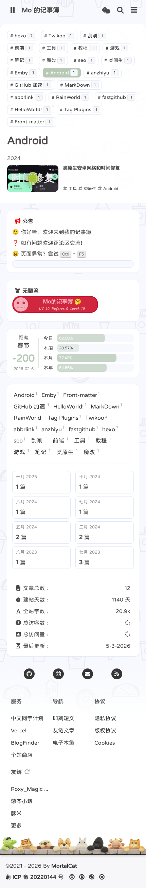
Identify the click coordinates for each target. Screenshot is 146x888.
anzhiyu (101, 72)
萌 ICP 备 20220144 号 (34, 877)
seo (83, 60)
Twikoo (58, 35)
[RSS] (116, 673)
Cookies (104, 742)
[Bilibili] (58, 673)
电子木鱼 (63, 742)
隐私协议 (105, 718)
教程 (84, 48)
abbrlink (25, 97)
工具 (52, 48)
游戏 (116, 48)
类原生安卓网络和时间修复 (91, 168)
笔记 (20, 60)
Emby (22, 72)
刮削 (93, 35)
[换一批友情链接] (27, 771)
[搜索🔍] (120, 10)
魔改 (52, 60)
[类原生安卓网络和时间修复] (32, 178)
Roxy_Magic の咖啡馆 (31, 788)
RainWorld (69, 97)
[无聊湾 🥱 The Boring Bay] (55, 311)
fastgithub (115, 97)
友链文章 (63, 730)
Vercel (18, 730)
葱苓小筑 (22, 801)
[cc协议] (89, 877)
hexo (21, 35)
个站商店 (22, 755)
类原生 (116, 60)
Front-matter (30, 121)
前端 (20, 48)
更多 (16, 825)
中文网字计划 (27, 718)
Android (60, 72)
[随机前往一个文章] (106, 10)
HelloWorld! (29, 109)
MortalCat (64, 865)
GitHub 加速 (29, 85)
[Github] (29, 673)
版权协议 (105, 730)
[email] (87, 673)
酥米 (16, 813)
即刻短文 (63, 718)
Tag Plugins (78, 109)
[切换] (134, 10)
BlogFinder (25, 742)
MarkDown (78, 85)
